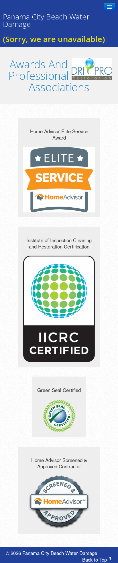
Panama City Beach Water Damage (46, 20)
